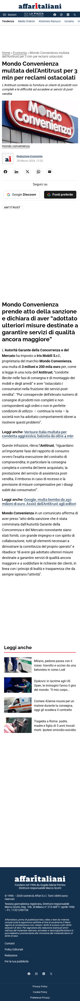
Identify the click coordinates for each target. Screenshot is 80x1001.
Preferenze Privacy (40, 997)
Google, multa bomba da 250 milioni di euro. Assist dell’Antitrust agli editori (39, 502)
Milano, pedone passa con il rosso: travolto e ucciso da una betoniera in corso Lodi (55, 665)
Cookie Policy (40, 992)
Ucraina (69, 21)
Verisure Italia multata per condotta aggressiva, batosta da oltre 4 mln (37, 434)
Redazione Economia (30, 156)
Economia (20, 53)
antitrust (12, 207)
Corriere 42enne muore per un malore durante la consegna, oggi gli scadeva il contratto (54, 705)
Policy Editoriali (14, 949)
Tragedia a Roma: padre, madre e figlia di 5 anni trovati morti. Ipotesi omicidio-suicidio (55, 725)
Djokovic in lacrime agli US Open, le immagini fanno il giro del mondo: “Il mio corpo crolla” (55, 685)
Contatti (10, 943)
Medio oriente (26, 21)
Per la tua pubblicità (17, 961)
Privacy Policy (40, 986)
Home (6, 53)
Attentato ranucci (50, 21)
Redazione (11, 955)
